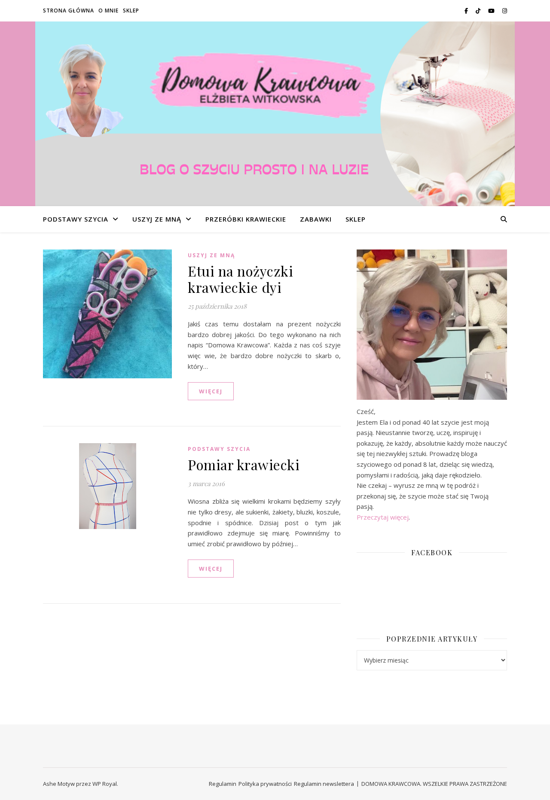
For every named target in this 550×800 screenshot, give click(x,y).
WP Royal (104, 784)
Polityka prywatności (265, 784)
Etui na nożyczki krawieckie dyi (240, 279)
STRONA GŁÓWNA (68, 10)
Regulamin (222, 784)
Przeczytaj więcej (383, 517)
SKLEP (131, 10)
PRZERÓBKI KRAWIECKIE (245, 219)
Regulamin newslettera (324, 784)
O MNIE (108, 10)
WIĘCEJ (211, 391)
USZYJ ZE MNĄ (156, 219)
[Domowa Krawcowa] (275, 128)
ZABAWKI (316, 219)
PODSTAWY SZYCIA (75, 219)
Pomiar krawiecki (243, 464)
